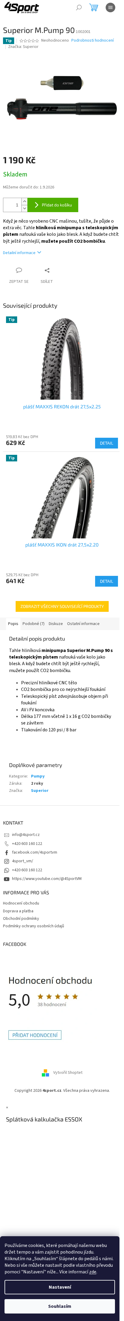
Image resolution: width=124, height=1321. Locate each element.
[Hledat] (79, 7)
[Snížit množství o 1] (24, 208)
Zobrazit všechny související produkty (62, 606)
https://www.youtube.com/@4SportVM (47, 879)
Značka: (23, 47)
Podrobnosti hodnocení (92, 40)
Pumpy (38, 776)
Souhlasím (59, 1306)
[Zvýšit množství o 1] (24, 201)
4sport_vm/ (22, 861)
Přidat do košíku (57, 204)
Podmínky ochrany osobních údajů (33, 926)
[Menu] (110, 7)
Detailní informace (19, 253)
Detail (106, 443)
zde (92, 1272)
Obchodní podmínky (21, 919)
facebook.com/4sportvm (34, 852)
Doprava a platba (18, 911)
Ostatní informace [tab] (83, 624)
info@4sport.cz (26, 835)
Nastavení (60, 1287)
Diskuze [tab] (56, 624)
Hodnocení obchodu (21, 903)
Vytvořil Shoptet (67, 1073)
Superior (39, 791)
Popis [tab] (13, 624)
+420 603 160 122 (27, 844)
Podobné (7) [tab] (34, 624)
